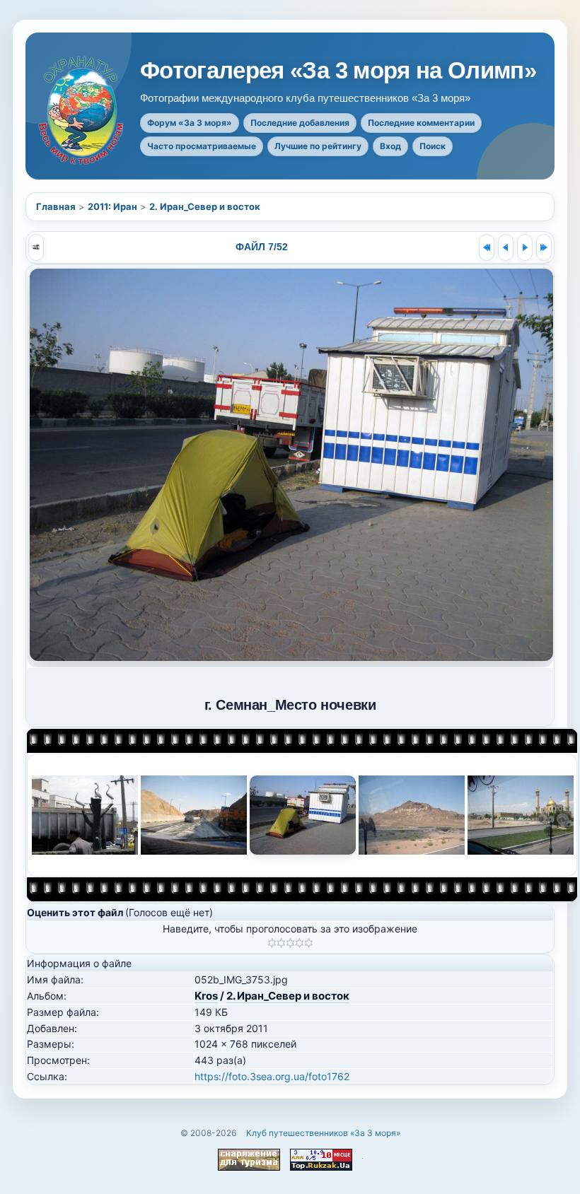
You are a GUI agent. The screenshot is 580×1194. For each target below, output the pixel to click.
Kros (206, 995)
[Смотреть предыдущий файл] (506, 247)
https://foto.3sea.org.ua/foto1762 (272, 1076)
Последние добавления (299, 122)
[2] (281, 943)
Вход (390, 146)
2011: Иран (112, 206)
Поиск (432, 146)
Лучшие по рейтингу (317, 146)
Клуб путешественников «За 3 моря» (323, 1133)
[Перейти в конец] (544, 247)
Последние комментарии (421, 122)
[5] (308, 943)
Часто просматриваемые (201, 146)
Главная (56, 206)
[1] (272, 943)
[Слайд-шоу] (36, 247)
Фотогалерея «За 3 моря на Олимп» (338, 71)
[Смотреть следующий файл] (525, 247)
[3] (290, 943)
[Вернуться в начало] (486, 247)
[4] (299, 943)
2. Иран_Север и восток (204, 206)
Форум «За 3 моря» (189, 122)
